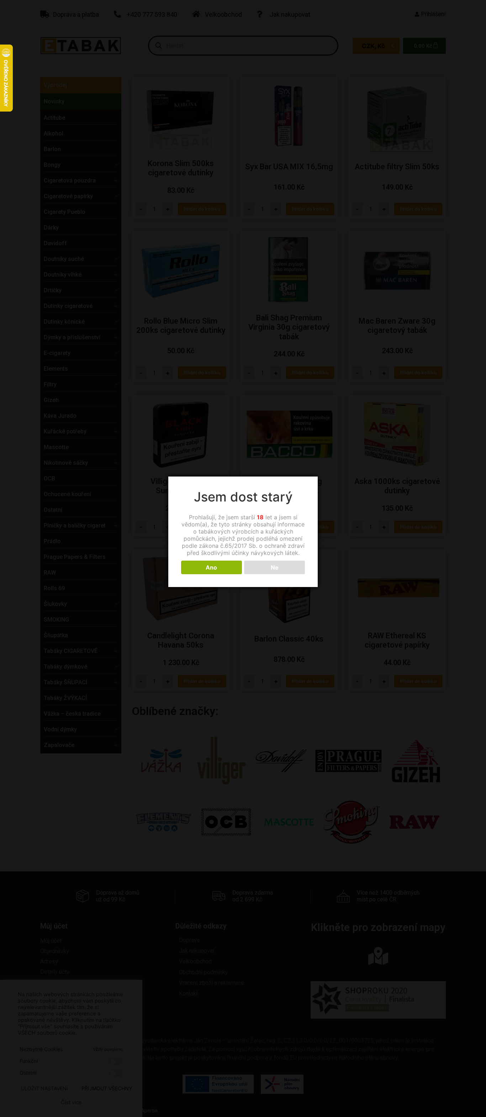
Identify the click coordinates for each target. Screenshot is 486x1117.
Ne (275, 567)
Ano (211, 567)
